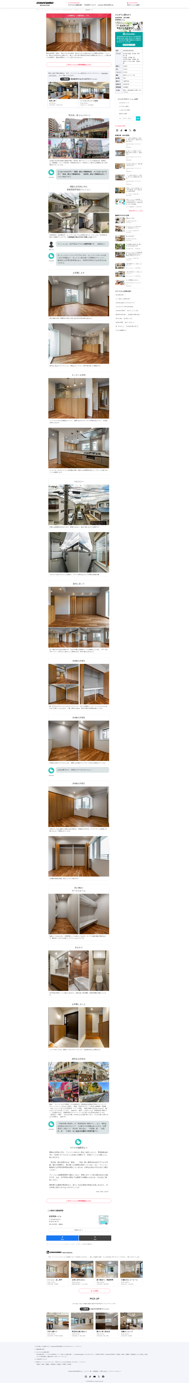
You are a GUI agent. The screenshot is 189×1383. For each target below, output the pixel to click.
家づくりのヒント (129, 322)
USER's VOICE (100, 1354)
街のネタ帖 (119, 318)
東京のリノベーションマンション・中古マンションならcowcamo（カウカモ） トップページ (61, 1362)
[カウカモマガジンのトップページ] (45, 4)
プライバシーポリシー (115, 1371)
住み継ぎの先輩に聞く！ (134, 314)
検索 (138, 118)
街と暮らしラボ (128, 318)
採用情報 (95, 1371)
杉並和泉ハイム (120, 19)
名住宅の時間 (119, 322)
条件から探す (123, 113)
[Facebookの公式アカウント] (134, 130)
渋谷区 (118, 1354)
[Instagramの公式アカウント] (117, 130)
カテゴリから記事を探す (75, 5)
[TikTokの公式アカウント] (121, 130)
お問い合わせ (103, 1371)
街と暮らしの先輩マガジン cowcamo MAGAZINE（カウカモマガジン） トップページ (59, 1346)
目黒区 (127, 1354)
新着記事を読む (40, 1349)
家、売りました (120, 326)
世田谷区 (133, 1354)
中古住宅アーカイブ (90, 5)
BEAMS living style (121, 314)
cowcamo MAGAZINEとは (105, 5)
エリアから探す (124, 106)
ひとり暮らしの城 (142, 1354)
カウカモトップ (124, 103)
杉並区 (69, 1364)
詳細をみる (77, 1230)
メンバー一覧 (87, 1371)
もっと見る (94, 1291)
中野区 (64, 1364)
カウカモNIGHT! (52, 1354)
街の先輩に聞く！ (120, 295)
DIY (56, 1356)
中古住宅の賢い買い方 (132, 326)
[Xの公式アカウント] (130, 130)
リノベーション (63, 1356)
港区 (123, 1354)
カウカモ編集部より (121, 330)
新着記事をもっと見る (136, 210)
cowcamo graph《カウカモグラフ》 (125, 302)
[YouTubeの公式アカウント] (126, 130)
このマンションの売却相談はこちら (78, 64)
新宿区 (59, 1364)
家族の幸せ (50, 1356)
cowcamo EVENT (120, 310)
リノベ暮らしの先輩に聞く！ (123, 298)
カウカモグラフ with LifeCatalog (124, 306)
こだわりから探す (124, 110)
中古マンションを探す (133, 5)
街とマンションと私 (132, 310)
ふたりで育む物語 (41, 1356)
